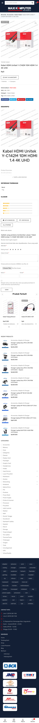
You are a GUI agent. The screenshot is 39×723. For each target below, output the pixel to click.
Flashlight (6, 460)
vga (22, 603)
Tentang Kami (5, 640)
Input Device (7, 471)
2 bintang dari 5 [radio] (13, 250)
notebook (24, 589)
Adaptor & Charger (23, 340)
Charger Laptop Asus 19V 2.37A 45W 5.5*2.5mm (22, 356)
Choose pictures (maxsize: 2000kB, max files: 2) (14, 264)
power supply (6, 593)
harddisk (13, 575)
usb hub (13, 603)
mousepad (14, 589)
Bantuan (3, 651)
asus (30, 564)
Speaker (5, 524)
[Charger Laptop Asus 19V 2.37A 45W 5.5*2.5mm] (5, 356)
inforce (13, 578)
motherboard (24, 585)
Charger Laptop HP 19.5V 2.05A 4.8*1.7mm (24, 405)
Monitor (5, 479)
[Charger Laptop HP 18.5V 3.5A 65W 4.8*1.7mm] (5, 394)
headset (30, 575)
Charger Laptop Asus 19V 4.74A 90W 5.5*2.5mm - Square (22, 369)
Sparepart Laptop (8, 521)
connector (23, 567)
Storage (5, 529)
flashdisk (32, 571)
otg (33, 589)
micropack (15, 582)
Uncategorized (7, 548)
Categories (6, 453)
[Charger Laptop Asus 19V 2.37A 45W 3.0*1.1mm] (5, 344)
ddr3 (4, 571)
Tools (4, 545)
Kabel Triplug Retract (9, 317)
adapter (4, 564)
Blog (2, 648)
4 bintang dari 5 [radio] (19, 250)
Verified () (25, 220)
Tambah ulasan (5, 62)
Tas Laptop (6, 535)
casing (5, 567)
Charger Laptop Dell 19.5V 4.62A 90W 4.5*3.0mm (22, 431)
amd (22, 564)
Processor (6, 503)
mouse (5, 589)
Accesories (10, 14)
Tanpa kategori (7, 532)
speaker (4, 600)
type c (22, 600)
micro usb (5, 585)
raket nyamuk (7, 508)
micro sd (24, 582)
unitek (13, 96)
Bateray (5, 447)
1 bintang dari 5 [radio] (11, 250)
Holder (5, 468)
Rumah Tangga (7, 516)
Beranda (3, 14)
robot (21, 596)
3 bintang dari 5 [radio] (16, 250)
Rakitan (5, 511)
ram (26, 593)
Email (22, 272)
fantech (23, 571)
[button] (35, 23)
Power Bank (6, 495)
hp (5, 578)
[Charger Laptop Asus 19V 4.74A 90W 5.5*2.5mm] (5, 381)
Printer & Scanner (8, 500)
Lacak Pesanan (5, 645)
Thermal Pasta (7, 537)
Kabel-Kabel (18, 14)
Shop (2, 643)
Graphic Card (7, 463)
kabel (8, 96)
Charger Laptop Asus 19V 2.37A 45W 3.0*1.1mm (22, 343)
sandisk (30, 596)
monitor (14, 585)
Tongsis (5, 542)
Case (4, 450)
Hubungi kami (8, 656)
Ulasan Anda (5, 253)
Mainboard (6, 476)
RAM (4, 513)
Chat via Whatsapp (10, 77)
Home (3, 637)
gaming (5, 575)
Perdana (5, 492)
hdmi (5, 96)
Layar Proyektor (8, 474)
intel (22, 578)
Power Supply (7, 497)
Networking (6, 482)
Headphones (7, 466)
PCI (4, 490)
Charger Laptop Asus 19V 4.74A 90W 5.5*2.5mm (22, 381)
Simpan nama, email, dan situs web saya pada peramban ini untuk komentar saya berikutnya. (18, 283)
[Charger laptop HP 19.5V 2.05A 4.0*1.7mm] (5, 419)
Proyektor (6, 505)
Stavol (5, 527)
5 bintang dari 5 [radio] (21, 250)
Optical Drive (7, 487)
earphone (14, 571)
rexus (13, 596)
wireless (30, 603)
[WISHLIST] (18, 324)
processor (17, 593)
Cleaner (5, 455)
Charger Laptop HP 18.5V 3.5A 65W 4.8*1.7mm (21, 394)
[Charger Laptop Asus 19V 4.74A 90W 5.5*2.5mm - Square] (5, 369)
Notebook (6, 484)
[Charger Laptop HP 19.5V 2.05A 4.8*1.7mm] (5, 406)
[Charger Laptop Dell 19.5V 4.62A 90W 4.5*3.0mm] (5, 431)
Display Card (7, 458)
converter (32, 567)
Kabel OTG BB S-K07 (28, 317)
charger (13, 567)
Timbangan (6, 540)
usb (30, 600)
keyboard (5, 582)
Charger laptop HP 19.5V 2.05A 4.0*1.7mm (23, 418)
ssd (13, 600)
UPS (4, 550)
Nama (3, 272)
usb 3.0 (5, 603)
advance (13, 564)
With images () (9, 220)
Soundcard (6, 519)
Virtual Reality (7, 553)
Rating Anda (5, 249)
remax (5, 596)
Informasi (6, 654)
